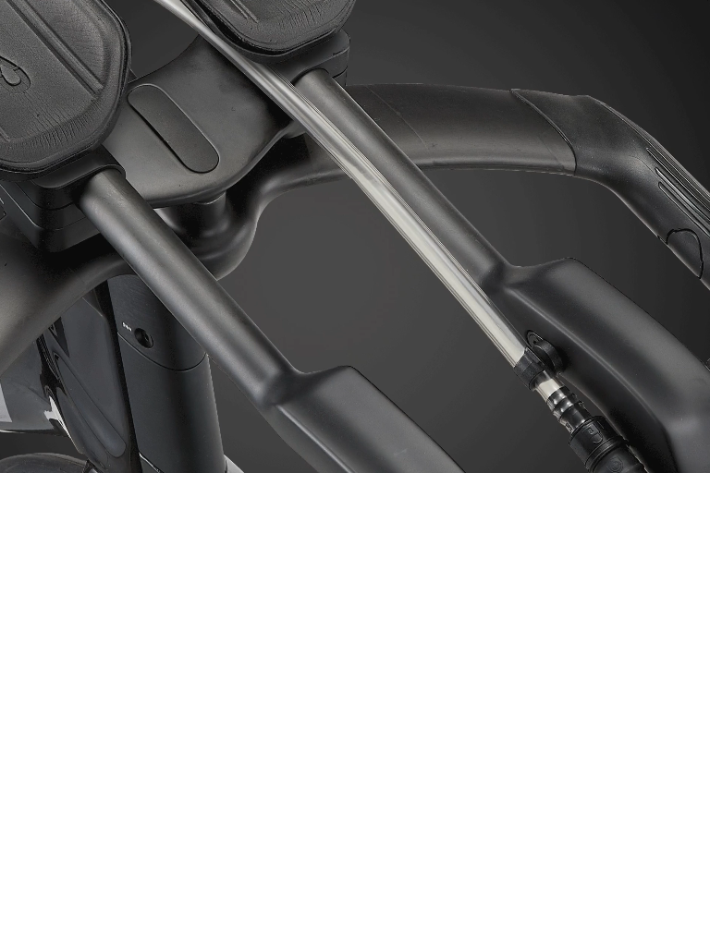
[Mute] (654, 457)
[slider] (356, 457)
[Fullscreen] (691, 457)
